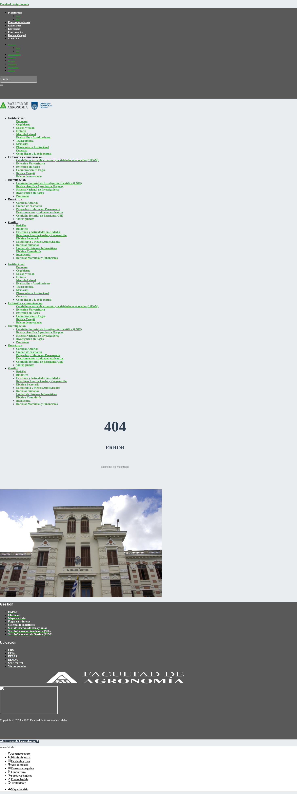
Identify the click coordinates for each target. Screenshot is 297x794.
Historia (21, 131)
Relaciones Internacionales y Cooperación (41, 235)
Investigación (17, 179)
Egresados (14, 28)
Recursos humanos (27, 244)
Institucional (16, 118)
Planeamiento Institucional (32, 147)
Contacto (21, 150)
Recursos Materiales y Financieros (37, 257)
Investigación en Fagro (30, 192)
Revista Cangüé (17, 35)
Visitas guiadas (25, 218)
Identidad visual (26, 134)
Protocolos (22, 196)
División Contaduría (28, 251)
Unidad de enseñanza (29, 205)
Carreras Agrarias (27, 202)
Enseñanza (15, 199)
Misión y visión (25, 127)
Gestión (13, 222)
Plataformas (15, 12)
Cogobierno (23, 124)
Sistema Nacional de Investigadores (37, 189)
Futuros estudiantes (19, 22)
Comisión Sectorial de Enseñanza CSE (39, 215)
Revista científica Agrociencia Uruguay (39, 186)
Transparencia (25, 140)
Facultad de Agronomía (14, 4)
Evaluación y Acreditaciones (33, 137)
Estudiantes (14, 25)
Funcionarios (15, 32)
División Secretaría (27, 238)
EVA (17, 19)
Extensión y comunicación (25, 157)
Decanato (21, 121)
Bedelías (21, 225)
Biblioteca (22, 228)
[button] (19, 741)
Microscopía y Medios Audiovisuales (38, 241)
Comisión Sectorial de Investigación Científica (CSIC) (49, 183)
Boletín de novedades (29, 176)
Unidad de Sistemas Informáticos (36, 248)
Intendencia (23, 254)
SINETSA (13, 38)
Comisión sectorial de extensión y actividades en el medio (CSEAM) (57, 160)
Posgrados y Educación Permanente (38, 209)
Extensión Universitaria (30, 163)
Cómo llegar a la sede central (34, 153)
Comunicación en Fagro (30, 170)
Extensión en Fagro (28, 166)
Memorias (22, 143)
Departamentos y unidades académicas (39, 212)
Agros (18, 16)
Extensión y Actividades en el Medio (38, 232)
